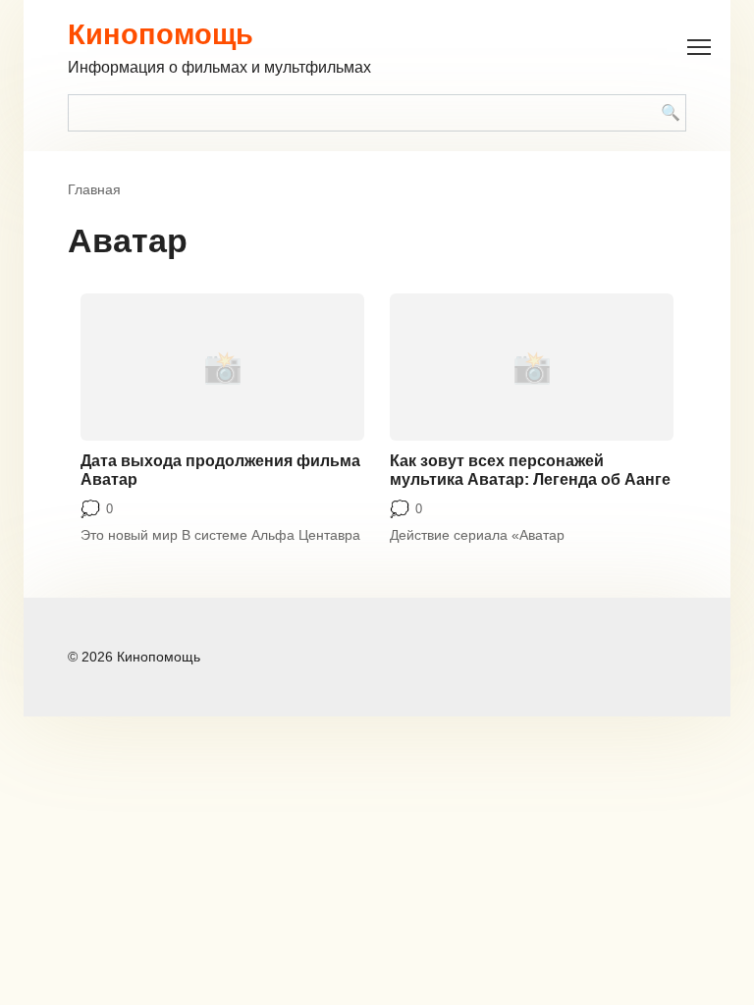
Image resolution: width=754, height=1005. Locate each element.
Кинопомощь (160, 34)
